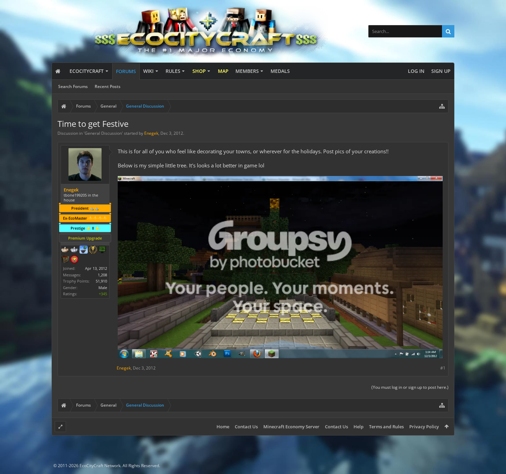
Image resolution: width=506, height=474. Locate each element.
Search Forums (73, 86)
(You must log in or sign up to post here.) (410, 387)
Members (247, 71)
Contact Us (246, 426)
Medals (280, 71)
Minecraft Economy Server (291, 426)
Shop (199, 71)
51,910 (101, 281)
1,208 (102, 274)
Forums (126, 71)
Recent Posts (107, 86)
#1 (442, 368)
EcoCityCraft (87, 71)
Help (358, 426)
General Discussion (103, 133)
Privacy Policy (424, 426)
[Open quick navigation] (442, 106)
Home (223, 426)
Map (223, 71)
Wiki (148, 71)
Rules (173, 71)
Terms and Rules (386, 426)
